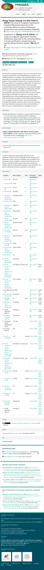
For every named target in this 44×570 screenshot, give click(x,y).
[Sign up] (37, 1)
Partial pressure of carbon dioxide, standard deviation (7, 283)
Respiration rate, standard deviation (7, 213)
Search (18, 14)
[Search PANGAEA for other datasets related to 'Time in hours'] (5, 189)
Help (28, 14)
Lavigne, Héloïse (7, 132)
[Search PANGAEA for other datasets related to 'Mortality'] (10, 191)
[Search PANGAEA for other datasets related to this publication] (23, 137)
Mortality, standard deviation (7, 197)
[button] (9, 65)
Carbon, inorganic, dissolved (7, 387)
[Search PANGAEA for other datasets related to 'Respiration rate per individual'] (11, 208)
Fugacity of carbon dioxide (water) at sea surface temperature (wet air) (8, 363)
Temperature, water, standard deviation (8, 249)
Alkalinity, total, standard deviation (7, 304)
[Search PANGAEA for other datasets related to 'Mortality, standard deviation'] (10, 199)
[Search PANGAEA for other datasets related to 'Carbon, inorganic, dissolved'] (11, 389)
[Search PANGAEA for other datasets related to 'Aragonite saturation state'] (8, 318)
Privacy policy (26, 563)
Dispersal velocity (7, 231)
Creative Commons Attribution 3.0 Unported (24, 423)
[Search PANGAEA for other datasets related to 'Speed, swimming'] (11, 220)
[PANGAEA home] (7, 5)
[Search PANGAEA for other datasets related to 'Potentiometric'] (39, 292)
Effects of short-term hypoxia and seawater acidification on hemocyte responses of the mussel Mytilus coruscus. (21, 481)
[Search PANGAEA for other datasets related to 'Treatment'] (11, 183)
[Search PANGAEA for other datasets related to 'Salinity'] (35, 121)
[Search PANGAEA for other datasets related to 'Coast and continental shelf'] (28, 115)
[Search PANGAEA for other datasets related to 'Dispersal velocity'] (9, 231)
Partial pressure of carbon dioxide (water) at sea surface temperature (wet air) (8, 271)
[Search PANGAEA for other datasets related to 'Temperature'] (20, 123)
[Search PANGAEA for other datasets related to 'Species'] (9, 179)
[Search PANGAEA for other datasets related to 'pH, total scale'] (8, 330)
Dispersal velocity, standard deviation (7, 238)
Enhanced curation (17, 433)
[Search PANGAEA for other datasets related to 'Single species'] (9, 123)
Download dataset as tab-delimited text (16, 451)
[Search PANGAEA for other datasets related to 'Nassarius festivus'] (25, 119)
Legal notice (5, 563)
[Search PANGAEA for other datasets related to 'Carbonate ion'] (7, 380)
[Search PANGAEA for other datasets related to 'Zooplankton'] (37, 123)
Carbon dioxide (6, 337)
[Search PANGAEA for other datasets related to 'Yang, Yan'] (36, 321)
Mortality (7, 191)
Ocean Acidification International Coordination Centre (21, 145)
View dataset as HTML (10, 456)
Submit (24, 14)
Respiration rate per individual (7, 207)
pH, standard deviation (8, 295)
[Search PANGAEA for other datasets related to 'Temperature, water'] (8, 245)
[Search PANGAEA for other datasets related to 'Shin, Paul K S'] (30, 181)
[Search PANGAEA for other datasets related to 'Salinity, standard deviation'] (10, 262)
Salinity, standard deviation (7, 260)
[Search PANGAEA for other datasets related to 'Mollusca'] (19, 117)
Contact (39, 14)
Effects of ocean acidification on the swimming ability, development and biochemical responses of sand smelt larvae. (21, 469)
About (33, 14)
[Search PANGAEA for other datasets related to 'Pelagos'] (19, 121)
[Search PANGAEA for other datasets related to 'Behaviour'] (17, 114)
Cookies (36, 563)
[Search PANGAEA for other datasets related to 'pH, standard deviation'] (10, 295)
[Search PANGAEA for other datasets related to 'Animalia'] (8, 114)
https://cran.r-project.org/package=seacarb (18, 136)
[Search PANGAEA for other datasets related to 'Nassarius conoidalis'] (11, 119)
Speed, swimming (7, 219)
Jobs (2, 565)
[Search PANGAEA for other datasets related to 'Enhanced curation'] (34, 433)
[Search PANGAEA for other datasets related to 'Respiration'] (28, 121)
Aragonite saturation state (7, 317)
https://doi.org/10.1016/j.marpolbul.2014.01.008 (22, 48)
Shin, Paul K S (32, 21)
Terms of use (16, 563)
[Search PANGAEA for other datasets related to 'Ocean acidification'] (12, 121)
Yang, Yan (32, 321)
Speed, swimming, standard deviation (7, 225)
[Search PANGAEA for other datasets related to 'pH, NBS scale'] (5, 292)
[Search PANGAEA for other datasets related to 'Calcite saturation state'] (8, 313)
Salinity (6, 255)
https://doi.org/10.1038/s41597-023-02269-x (14, 545)
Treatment (7, 183)
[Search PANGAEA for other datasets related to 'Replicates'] (11, 201)
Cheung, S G (20, 21)
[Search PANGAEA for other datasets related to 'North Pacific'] (35, 119)
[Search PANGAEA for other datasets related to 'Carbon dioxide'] (9, 338)
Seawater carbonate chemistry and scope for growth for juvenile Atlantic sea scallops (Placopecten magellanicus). (21, 506)
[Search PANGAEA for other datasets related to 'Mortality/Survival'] (32, 117)
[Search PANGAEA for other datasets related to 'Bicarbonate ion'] (7, 372)
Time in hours (8, 187)
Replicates (7, 201)
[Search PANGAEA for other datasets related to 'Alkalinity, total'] (8, 299)
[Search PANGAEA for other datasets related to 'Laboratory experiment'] (11, 117)
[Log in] (41, 1)
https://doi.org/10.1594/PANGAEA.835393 (23, 31)
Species (6, 179)
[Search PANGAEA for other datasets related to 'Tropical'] (27, 123)
